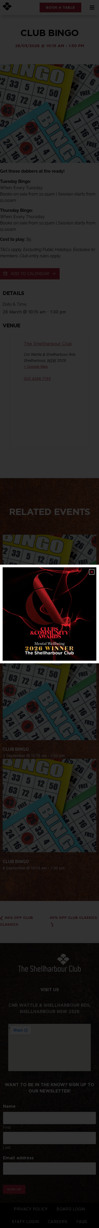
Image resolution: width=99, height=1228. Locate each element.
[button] (92, 572)
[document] (49, 614)
